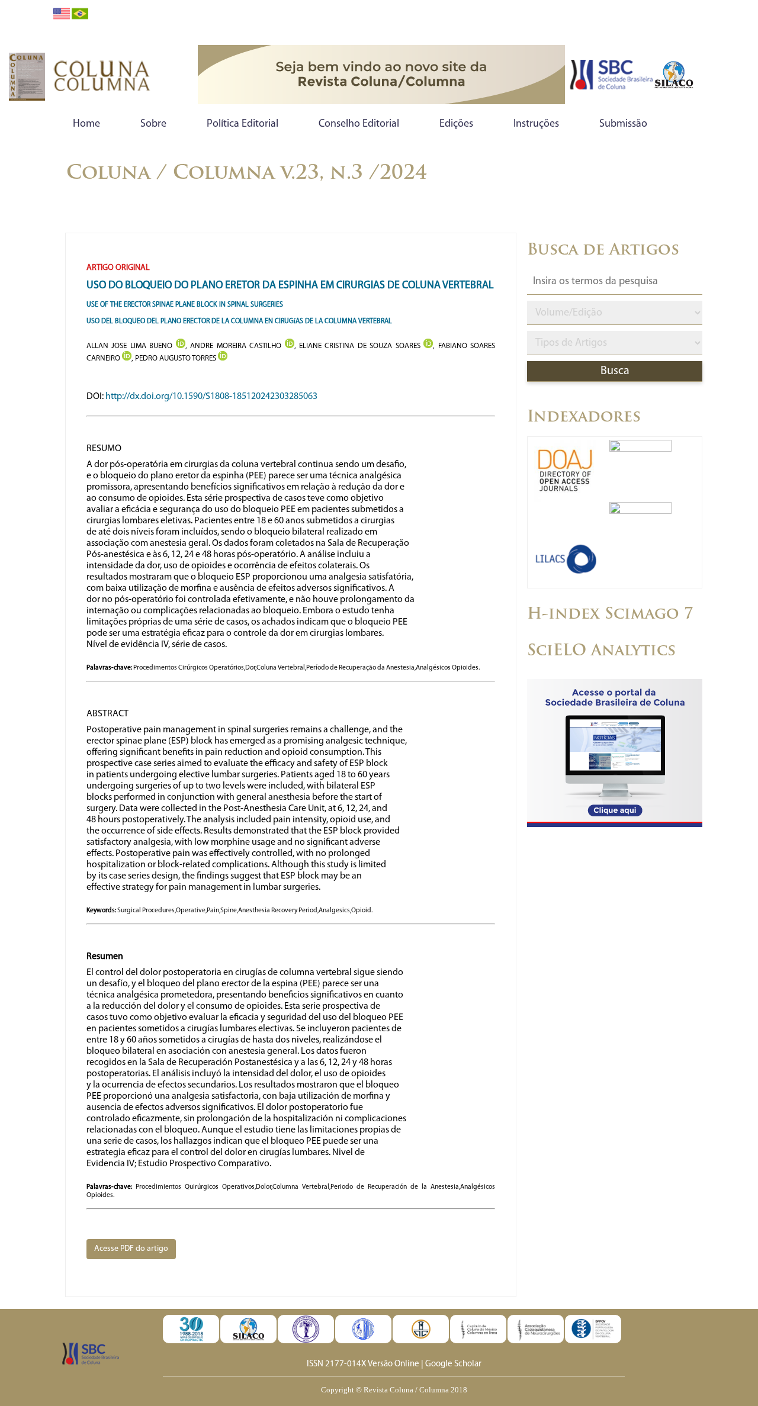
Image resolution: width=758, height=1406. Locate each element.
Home (86, 124)
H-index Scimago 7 (610, 615)
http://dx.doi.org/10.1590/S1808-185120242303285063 (211, 396)
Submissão (623, 124)
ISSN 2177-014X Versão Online (363, 1364)
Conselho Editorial (359, 124)
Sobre (153, 124)
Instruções (536, 124)
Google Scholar (453, 1364)
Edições (456, 124)
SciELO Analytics (601, 651)
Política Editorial (242, 124)
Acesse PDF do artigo (131, 1248)
